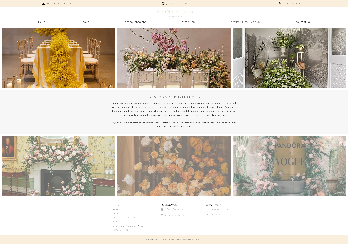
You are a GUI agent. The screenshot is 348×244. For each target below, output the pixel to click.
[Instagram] (163, 3)
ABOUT (116, 214)
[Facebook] (162, 214)
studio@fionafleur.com (179, 127)
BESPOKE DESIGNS (124, 218)
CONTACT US (120, 230)
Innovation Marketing (191, 239)
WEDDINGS (119, 222)
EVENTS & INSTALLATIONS (127, 226)
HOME (116, 210)
